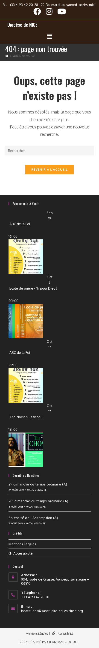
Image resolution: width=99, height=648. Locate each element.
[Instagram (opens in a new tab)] (51, 11)
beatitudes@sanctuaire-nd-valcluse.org (52, 611)
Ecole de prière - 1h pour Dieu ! (33, 288)
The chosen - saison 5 (26, 417)
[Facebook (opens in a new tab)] (39, 11)
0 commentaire (37, 489)
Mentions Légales (22, 544)
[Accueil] (7, 56)
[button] (49, 36)
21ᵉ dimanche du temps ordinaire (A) (38, 484)
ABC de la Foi (19, 224)
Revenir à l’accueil (49, 169)
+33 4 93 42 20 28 (24, 5)
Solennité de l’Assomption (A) (33, 518)
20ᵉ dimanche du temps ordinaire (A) (38, 501)
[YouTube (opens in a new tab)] (61, 11)
